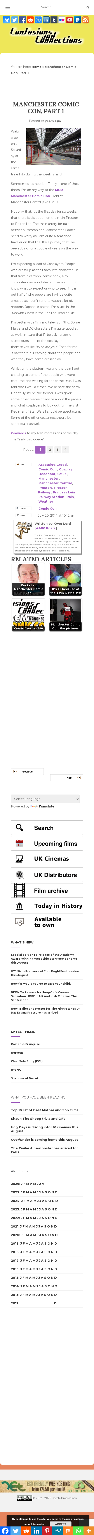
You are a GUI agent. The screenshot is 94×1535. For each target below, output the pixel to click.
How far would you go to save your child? (41, 983)
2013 (14, 1295)
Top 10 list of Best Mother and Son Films (44, 1110)
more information (34, 1524)
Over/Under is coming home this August (44, 1140)
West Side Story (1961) (27, 1061)
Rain (70, 497)
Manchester (48, 478)
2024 (15, 1201)
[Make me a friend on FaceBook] (23, 20)
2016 (15, 1269)
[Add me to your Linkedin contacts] (46, 20)
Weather (45, 501)
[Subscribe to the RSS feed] (85, 20)
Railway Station (51, 497)
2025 (15, 1192)
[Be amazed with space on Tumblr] (54, 20)
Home (37, 67)
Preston (45, 488)
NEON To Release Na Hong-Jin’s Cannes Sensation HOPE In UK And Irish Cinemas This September (44, 996)
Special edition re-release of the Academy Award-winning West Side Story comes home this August (44, 958)
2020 (15, 1235)
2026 (15, 1184)
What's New (22, 942)
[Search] (88, 7)
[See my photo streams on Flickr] (62, 20)
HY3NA (16, 1069)
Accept (60, 1524)
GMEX (62, 474)
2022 (15, 1218)
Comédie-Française (25, 1044)
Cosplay (65, 469)
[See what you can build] (39, 20)
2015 (14, 1278)
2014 (15, 1286)
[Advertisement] (28, 1386)
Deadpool (46, 474)
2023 (15, 1209)
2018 (15, 1252)
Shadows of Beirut (24, 1078)
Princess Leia (64, 492)
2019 (15, 1243)
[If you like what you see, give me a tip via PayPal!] (78, 20)
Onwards (18, 433)
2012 (14, 1303)
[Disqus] (47, 694)
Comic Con (47, 469)
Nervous (17, 1052)
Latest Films (23, 1032)
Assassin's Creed (52, 465)
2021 (14, 1226)
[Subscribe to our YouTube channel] (70, 20)
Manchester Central (55, 483)
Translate (46, 806)
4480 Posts (46, 528)
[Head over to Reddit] (31, 20)
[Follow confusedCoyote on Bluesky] (7, 20)
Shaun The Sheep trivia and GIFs (38, 1119)
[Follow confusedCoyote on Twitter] (15, 20)
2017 (15, 1261)
